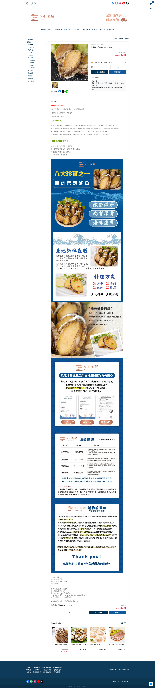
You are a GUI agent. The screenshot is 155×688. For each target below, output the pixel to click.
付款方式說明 (47, 667)
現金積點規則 (57, 670)
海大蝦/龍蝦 (32, 60)
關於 (28, 667)
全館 (92, 62)
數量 (92, 67)
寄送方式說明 (47, 670)
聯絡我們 (28, 670)
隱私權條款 (57, 672)
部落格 (29, 672)
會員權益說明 (57, 667)
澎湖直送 (32, 65)
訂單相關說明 (37, 672)
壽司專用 (32, 62)
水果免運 (32, 47)
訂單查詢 (36, 670)
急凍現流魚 (32, 67)
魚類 (31, 52)
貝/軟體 (31, 57)
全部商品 (37, 667)
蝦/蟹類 (31, 55)
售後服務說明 (47, 672)
